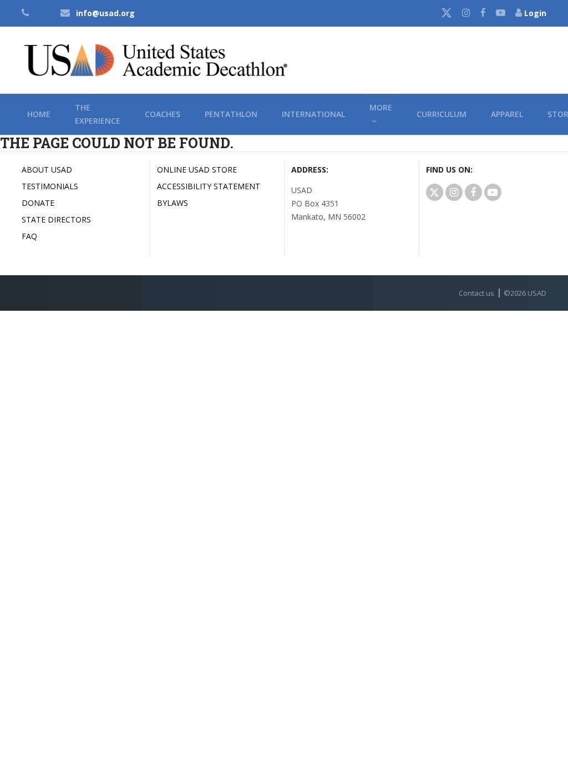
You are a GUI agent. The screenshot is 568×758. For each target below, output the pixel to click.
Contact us (476, 293)
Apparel (507, 114)
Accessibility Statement (208, 186)
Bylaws (172, 203)
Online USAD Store (197, 169)
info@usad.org (105, 13)
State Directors (56, 219)
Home (38, 114)
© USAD (525, 293)
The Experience (97, 114)
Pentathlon (231, 114)
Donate (38, 203)
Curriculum (441, 114)
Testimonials (50, 186)
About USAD (47, 169)
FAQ (29, 236)
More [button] (380, 114)
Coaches (162, 114)
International (313, 114)
